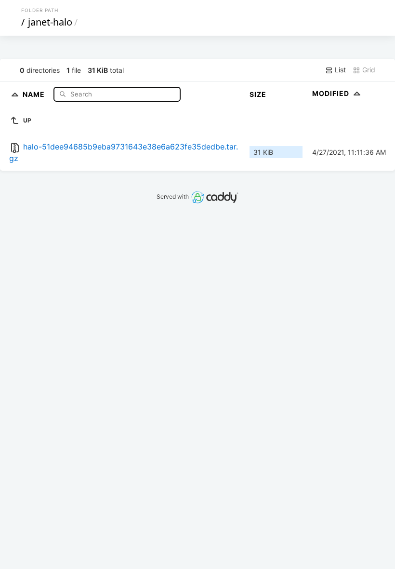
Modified (331, 93)
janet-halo (50, 21)
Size (258, 94)
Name (35, 94)
